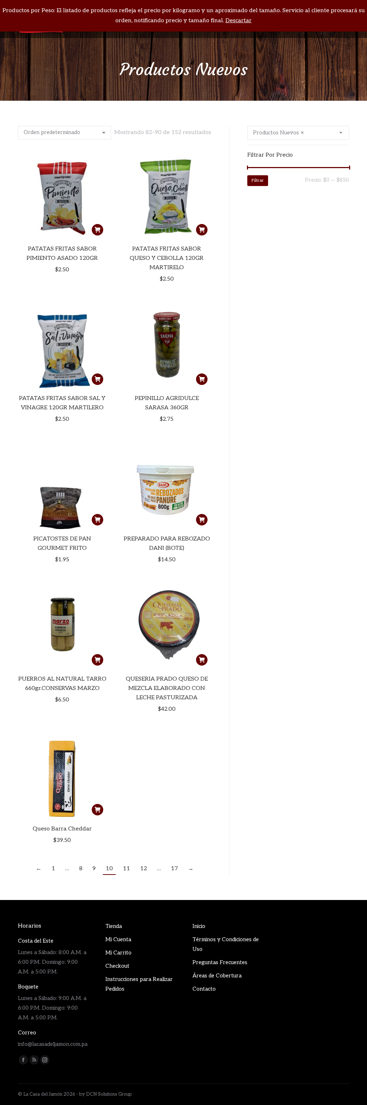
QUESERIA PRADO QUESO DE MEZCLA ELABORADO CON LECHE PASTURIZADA (167, 688)
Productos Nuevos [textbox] (278, 132)
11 (126, 868)
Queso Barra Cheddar (62, 828)
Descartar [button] (238, 20)
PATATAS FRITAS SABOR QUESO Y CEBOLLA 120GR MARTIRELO (167, 258)
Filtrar (258, 180)
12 (143, 868)
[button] (97, 229)
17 (174, 868)
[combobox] (298, 133)
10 (109, 868)
